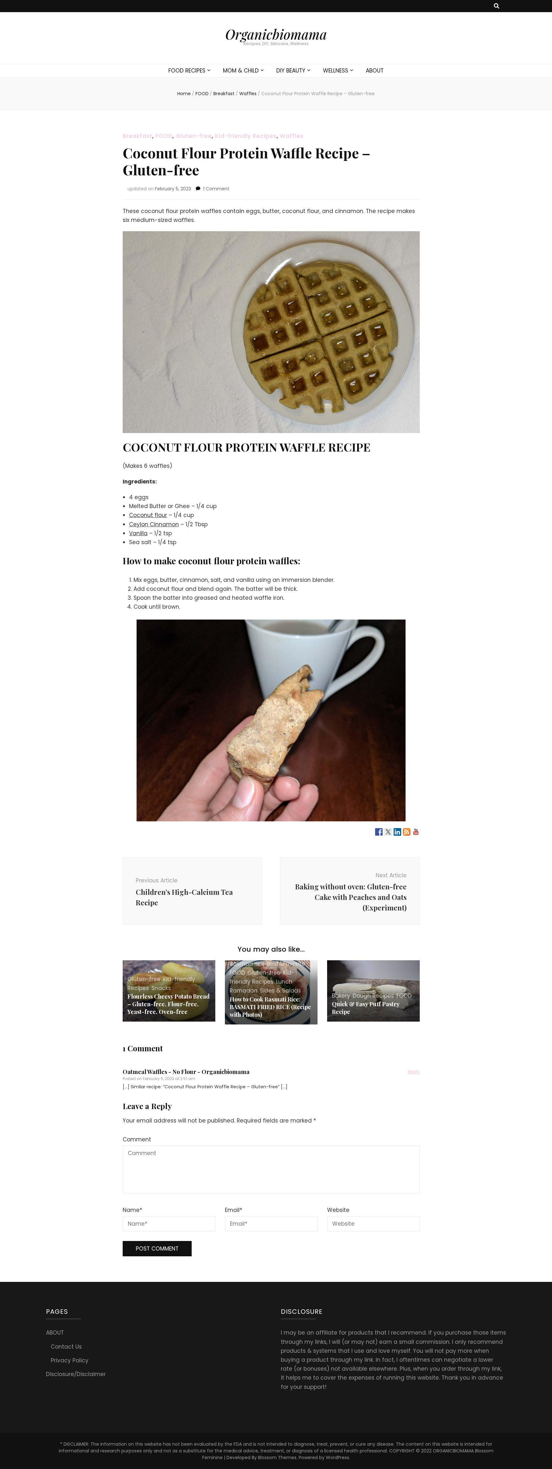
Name (132, 1210)
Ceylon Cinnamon (154, 524)
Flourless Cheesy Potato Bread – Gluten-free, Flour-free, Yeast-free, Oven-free (168, 1004)
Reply (414, 1072)
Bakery (341, 996)
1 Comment (216, 189)
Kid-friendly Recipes (246, 136)
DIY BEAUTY (290, 70)
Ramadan (243, 990)
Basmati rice (247, 964)
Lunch (284, 982)
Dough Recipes (373, 996)
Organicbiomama (276, 34)
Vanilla (138, 533)
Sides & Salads (280, 990)
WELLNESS (335, 70)
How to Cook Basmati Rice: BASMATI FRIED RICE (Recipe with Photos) (270, 1006)
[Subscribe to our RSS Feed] (406, 832)
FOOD (164, 136)
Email (233, 1210)
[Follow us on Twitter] (388, 832)
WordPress (337, 1457)
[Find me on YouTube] (416, 832)
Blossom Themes (277, 1457)
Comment (137, 1139)
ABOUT (375, 70)
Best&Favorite (286, 964)
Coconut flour (148, 515)
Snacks (161, 988)
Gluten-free (194, 136)
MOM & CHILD (241, 70)
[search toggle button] (496, 6)
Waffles (291, 136)
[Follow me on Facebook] (379, 832)
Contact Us (66, 1347)
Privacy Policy (69, 1360)
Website (338, 1210)
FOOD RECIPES (186, 70)
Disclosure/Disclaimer (76, 1374)
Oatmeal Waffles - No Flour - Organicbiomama (186, 1072)
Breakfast (137, 136)
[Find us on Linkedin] (397, 832)
